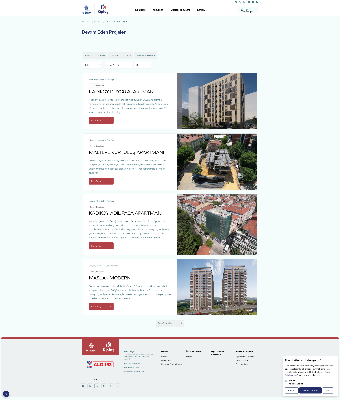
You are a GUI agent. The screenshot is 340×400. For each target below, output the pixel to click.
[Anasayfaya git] (86, 9)
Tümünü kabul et (310, 390)
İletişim (201, 10)
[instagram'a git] (236, 2)
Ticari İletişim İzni (242, 364)
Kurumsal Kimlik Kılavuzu (171, 364)
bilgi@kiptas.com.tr (137, 371)
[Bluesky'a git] (257, 2)
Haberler (165, 356)
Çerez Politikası (242, 360)
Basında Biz (166, 360)
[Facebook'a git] (253, 2)
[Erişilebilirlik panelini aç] (6, 393)
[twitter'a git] (240, 2)
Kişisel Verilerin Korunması (246, 356)
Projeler (98, 22)
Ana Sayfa (87, 22)
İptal (328, 390)
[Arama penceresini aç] (233, 10)
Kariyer (189, 356)
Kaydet (291, 390)
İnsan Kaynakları (194, 351)
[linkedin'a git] (244, 2)
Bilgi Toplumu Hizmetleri (217, 353)
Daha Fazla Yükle (165, 323)
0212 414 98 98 (133, 364)
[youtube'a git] (249, 2)
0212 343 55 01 (134, 367)
